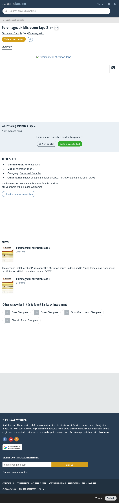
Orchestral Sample (12, 33)
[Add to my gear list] (56, 28)
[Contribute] (30, 39)
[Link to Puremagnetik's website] (51, 28)
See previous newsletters (15, 472)
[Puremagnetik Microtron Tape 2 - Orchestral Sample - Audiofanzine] (14, 3)
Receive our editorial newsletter (20, 457)
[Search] (6, 11)
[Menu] (115, 11)
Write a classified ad (70, 144)
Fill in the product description (18, 194)
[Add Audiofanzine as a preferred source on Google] (12, 447)
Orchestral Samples (30, 173)
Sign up (69, 465)
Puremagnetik (36, 33)
